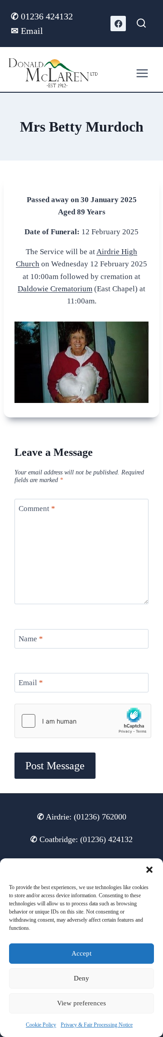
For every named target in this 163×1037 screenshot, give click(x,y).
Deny (81, 978)
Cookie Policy (41, 1025)
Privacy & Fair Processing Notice (97, 1025)
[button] (149, 869)
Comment (37, 508)
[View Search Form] (141, 23)
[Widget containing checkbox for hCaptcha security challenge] (82, 721)
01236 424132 (43, 16)
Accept (81, 953)
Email (27, 31)
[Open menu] (142, 73)
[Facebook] (118, 23)
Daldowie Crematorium (55, 288)
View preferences (81, 1003)
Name (31, 639)
